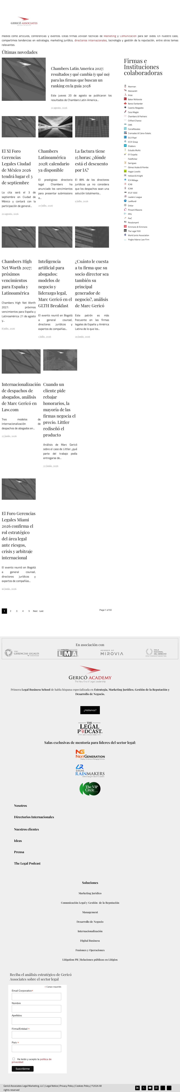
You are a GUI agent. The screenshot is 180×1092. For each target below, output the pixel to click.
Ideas (95, 60)
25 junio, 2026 (9, 436)
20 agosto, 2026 (10, 214)
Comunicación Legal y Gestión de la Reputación (90, 902)
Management (90, 912)
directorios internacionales (91, 40)
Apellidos (17, 1015)
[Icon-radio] (169, 1088)
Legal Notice (51, 1086)
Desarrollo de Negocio (90, 921)
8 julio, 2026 (8, 328)
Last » (41, 611)
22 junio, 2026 (50, 466)
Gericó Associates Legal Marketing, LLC (24, 1086)
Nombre (16, 1003)
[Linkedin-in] (137, 1088)
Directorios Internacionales (70, 60)
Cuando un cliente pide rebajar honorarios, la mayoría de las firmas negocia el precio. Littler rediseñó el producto (59, 409)
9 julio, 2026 (81, 201)
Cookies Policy (82, 1086)
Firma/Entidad (21, 1029)
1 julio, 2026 (44, 336)
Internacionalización (90, 931)
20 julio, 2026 (45, 205)
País (15, 1042)
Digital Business (90, 940)
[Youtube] (150, 1088)
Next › (35, 611)
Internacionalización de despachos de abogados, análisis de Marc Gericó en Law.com (21, 396)
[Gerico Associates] (24, 21)
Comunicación (128, 36)
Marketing (110, 36)
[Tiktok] (162, 1088)
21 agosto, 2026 (59, 107)
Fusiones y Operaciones (90, 950)
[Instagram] (156, 1088)
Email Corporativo (22, 990)
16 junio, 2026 (9, 589)
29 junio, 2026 (82, 336)
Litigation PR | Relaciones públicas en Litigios (90, 959)
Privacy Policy (67, 1086)
